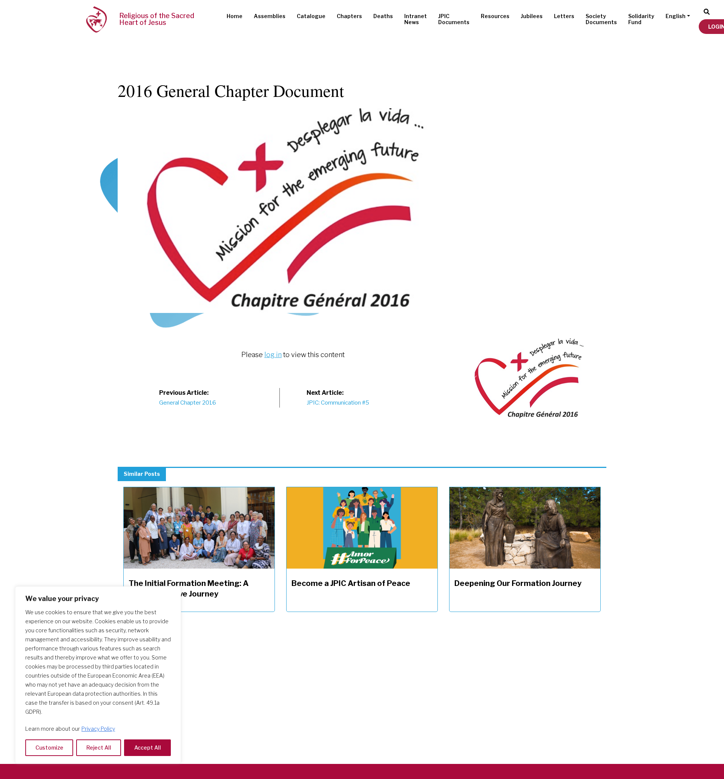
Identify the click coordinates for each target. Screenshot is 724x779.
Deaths (383, 16)
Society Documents (601, 19)
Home (234, 16)
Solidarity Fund (641, 19)
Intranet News (415, 19)
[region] (98, 675)
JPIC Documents (453, 19)
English (676, 16)
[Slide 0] (534, 335)
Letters (564, 16)
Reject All (98, 747)
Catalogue (311, 16)
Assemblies (269, 16)
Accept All (147, 747)
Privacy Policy (98, 728)
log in (273, 355)
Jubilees (532, 16)
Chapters (349, 16)
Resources (495, 16)
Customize (49, 747)
